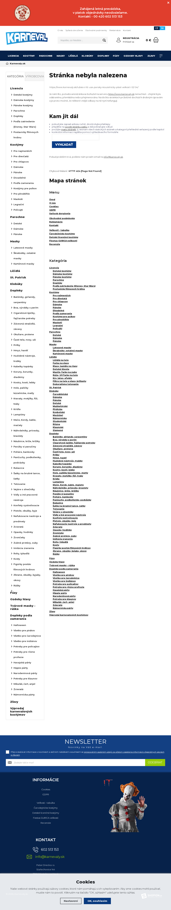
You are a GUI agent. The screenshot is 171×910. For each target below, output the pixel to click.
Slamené (58, 430)
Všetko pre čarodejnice (66, 578)
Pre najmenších (62, 295)
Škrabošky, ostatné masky (68, 350)
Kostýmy (29, 55)
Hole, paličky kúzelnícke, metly (70, 473)
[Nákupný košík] (155, 40)
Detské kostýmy (62, 271)
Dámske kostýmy (62, 274)
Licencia (13, 55)
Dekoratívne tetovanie (66, 384)
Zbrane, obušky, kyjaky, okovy (70, 551)
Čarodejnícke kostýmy (46, 807)
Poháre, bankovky (63, 497)
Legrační (58, 325)
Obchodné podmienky (96, 30)
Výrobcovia (35, 76)
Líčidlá (73, 55)
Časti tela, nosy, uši (64, 452)
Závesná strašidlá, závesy (67, 446)
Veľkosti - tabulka (46, 802)
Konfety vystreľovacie (65, 518)
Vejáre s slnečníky (63, 512)
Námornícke (60, 418)
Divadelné (58, 310)
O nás (60, 30)
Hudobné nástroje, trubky (67, 461)
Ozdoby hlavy (133, 55)
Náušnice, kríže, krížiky (66, 491)
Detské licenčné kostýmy (45, 812)
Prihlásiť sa (128, 41)
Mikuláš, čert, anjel (63, 602)
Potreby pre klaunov (64, 599)
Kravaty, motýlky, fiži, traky (68, 476)
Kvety (56, 545)
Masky (61, 55)
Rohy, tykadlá (60, 542)
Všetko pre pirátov (63, 575)
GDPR (45, 794)
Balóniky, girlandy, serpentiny (70, 437)
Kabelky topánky (62, 464)
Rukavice (58, 503)
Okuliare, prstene (63, 449)
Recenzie (46, 822)
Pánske (57, 307)
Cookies (45, 789)
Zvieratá (57, 527)
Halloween (59, 572)
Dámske (57, 304)
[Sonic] (22, 13)
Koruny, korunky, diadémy (67, 467)
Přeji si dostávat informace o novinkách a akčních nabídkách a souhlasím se (87, 753)
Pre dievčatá (60, 298)
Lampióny (58, 482)
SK (162, 28)
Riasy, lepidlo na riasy (65, 366)
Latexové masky (62, 347)
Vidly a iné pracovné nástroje (69, 515)
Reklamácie (115, 30)
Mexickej (58, 415)
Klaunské (58, 427)
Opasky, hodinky (62, 530)
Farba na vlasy (61, 363)
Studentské (59, 421)
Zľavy (151, 55)
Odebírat (155, 762)
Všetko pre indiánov (64, 581)
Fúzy (116, 55)
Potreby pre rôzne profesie (68, 587)
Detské (57, 335)
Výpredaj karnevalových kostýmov (68, 615)
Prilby (56, 455)
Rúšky (56, 554)
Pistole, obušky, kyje (64, 521)
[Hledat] (104, 40)
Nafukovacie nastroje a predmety (72, 524)
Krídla (56, 479)
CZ (156, 28)
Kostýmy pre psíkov (64, 316)
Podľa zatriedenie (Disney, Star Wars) (74, 286)
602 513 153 (50, 850)
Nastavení (71, 900)
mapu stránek (68, 129)
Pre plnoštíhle (61, 319)
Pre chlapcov (60, 301)
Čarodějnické (60, 394)
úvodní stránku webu (76, 126)
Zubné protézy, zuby (64, 536)
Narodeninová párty (64, 596)
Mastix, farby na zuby (65, 372)
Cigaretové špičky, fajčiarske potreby (74, 443)
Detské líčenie (61, 369)
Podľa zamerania (62, 313)
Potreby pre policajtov (65, 584)
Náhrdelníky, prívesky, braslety (70, 488)
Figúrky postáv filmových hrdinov (72, 548)
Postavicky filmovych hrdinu (69, 289)
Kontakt (127, 30)
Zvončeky (58, 533)
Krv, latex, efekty (62, 378)
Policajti (57, 328)
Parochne (45, 55)
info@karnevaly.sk (113, 156)
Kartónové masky (63, 353)
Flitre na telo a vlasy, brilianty (69, 381)
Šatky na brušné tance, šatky (69, 506)
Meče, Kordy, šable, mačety (68, 485)
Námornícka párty (63, 608)
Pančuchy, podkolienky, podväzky (72, 500)
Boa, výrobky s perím (64, 440)
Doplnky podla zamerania (63, 569)
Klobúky (87, 55)
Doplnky (103, 55)
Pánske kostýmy (62, 277)
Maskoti (57, 322)
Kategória (15, 76)
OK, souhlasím (97, 900)
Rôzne (56, 424)
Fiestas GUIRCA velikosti (45, 817)
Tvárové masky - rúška (62, 565)
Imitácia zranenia (63, 539)
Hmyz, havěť (59, 458)
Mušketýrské (60, 406)
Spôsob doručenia (74, 30)
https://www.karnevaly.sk (121, 94)
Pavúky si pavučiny (63, 494)
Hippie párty (60, 593)
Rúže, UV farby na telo (65, 375)
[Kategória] (161, 56)
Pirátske (57, 409)
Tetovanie (58, 509)
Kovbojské (59, 412)
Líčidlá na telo (61, 360)
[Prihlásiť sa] (119, 40)
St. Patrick (55, 387)
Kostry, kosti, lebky (64, 470)
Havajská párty (61, 590)
